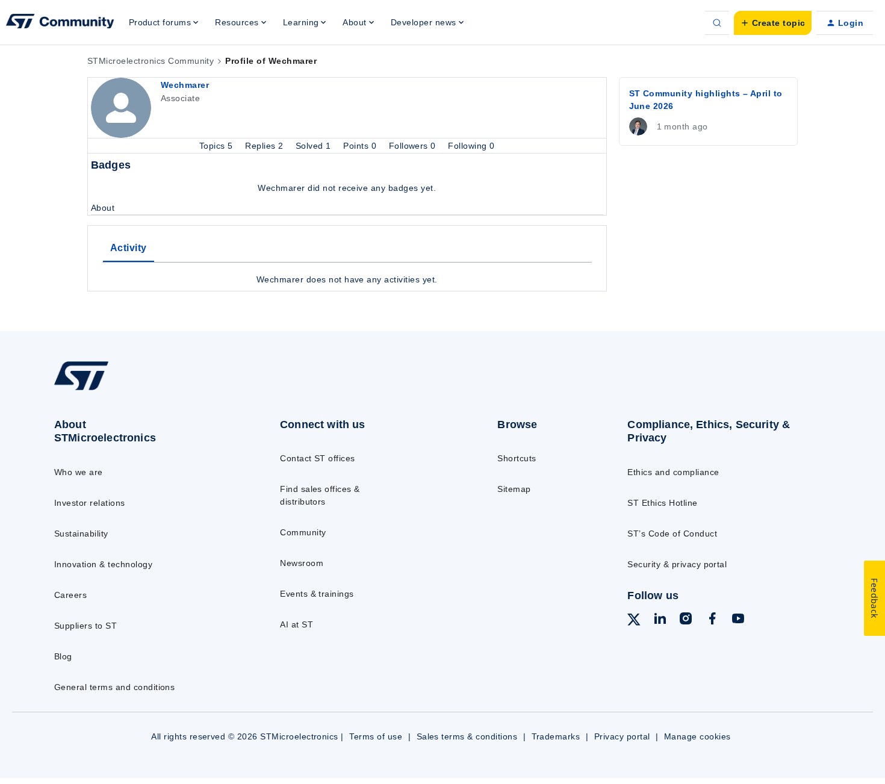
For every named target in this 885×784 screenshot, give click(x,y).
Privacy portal (622, 736)
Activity (128, 248)
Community (303, 532)
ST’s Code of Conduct (672, 533)
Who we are (78, 472)
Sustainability (81, 533)
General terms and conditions (114, 687)
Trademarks (556, 736)
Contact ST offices (317, 458)
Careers (70, 595)
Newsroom (301, 563)
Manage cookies (697, 736)
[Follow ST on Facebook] (712, 620)
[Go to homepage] (142, 389)
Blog (63, 656)
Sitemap (513, 489)
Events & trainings (317, 594)
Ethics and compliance (673, 472)
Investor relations (89, 503)
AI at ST (296, 624)
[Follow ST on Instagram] (685, 620)
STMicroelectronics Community (150, 61)
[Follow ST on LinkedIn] (660, 620)
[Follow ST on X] (634, 621)
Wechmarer (185, 85)
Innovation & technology (103, 564)
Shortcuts (516, 458)
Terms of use (375, 736)
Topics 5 (217, 146)
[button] (773, 23)
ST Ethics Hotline (662, 503)
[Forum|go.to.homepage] (60, 23)
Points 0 (361, 146)
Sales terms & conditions (467, 736)
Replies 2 (265, 146)
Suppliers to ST (85, 625)
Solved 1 (315, 146)
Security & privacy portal (677, 564)
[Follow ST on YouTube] (738, 620)
